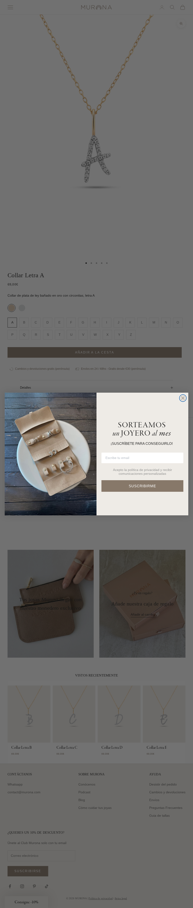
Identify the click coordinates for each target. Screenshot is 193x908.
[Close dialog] (182, 398)
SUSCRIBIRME (142, 486)
